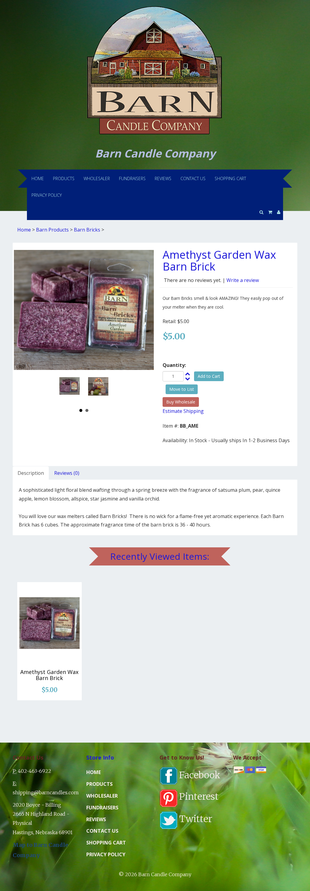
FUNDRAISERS (132, 178)
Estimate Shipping (183, 411)
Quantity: (174, 365)
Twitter (195, 819)
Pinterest (199, 796)
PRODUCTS (63, 178)
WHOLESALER (97, 178)
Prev (66, 389)
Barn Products (52, 229)
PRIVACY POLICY (46, 195)
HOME (37, 178)
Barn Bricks (87, 229)
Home (24, 229)
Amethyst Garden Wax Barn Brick (49, 675)
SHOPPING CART (230, 178)
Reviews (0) (66, 473)
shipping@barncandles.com (46, 792)
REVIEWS (163, 178)
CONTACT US (193, 178)
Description (31, 473)
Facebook (199, 775)
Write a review (242, 280)
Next (102, 389)
